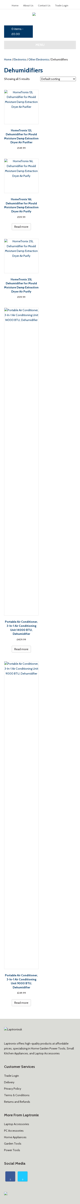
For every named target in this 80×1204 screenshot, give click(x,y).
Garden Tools (12, 1143)
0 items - (17, 31)
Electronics (20, 59)
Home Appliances (15, 1137)
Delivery (9, 1082)
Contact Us (44, 5)
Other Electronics (39, 59)
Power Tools (12, 1150)
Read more (21, 227)
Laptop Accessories (16, 1124)
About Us (28, 5)
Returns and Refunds (17, 1102)
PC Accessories (14, 1130)
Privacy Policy (12, 1088)
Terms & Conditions (17, 1095)
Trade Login (61, 5)
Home (15, 5)
